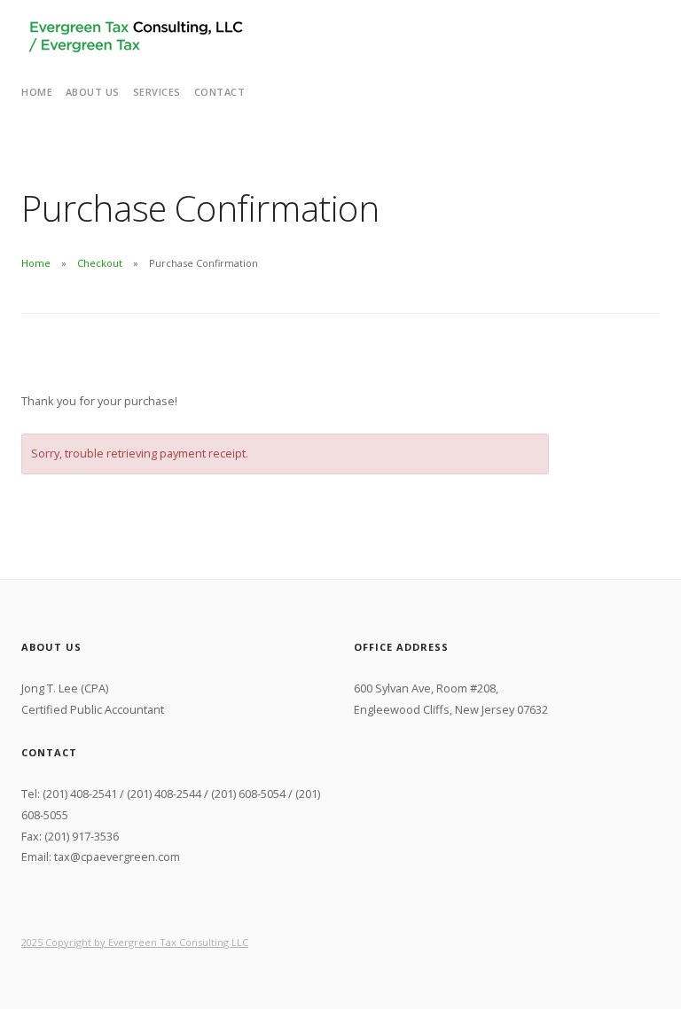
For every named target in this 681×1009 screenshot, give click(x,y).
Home (36, 91)
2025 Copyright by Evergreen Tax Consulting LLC (134, 942)
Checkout (99, 263)
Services (157, 91)
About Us (93, 91)
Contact (220, 91)
